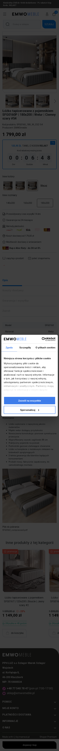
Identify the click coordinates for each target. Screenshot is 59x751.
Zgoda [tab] (9, 347)
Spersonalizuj (27, 409)
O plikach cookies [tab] (45, 347)
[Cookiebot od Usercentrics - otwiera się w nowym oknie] (42, 339)
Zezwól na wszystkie (29, 400)
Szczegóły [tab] (25, 347)
